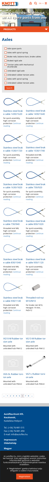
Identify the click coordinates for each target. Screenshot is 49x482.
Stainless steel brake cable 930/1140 (13, 299)
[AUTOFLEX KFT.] (10, 4)
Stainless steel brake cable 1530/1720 (13, 149)
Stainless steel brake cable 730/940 (13, 222)
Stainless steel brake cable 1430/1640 (35, 112)
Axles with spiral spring (17, 53)
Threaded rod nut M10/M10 (35, 299)
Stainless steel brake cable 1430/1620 (13, 112)
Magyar (8, 448)
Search (9, 88)
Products (10, 29)
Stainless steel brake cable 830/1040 (13, 261)
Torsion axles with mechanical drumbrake (20, 66)
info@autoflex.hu (19, 434)
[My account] (30, 3)
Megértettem (24, 476)
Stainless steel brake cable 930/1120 (35, 261)
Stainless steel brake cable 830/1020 (35, 222)
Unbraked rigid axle (16, 71)
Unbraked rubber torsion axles (20, 75)
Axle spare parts (14, 49)
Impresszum (10, 439)
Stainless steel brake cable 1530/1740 (35, 149)
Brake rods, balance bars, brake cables (24, 57)
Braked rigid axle (14, 61)
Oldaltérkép (10, 443)
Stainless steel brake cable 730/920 (35, 186)
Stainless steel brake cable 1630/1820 (13, 186)
